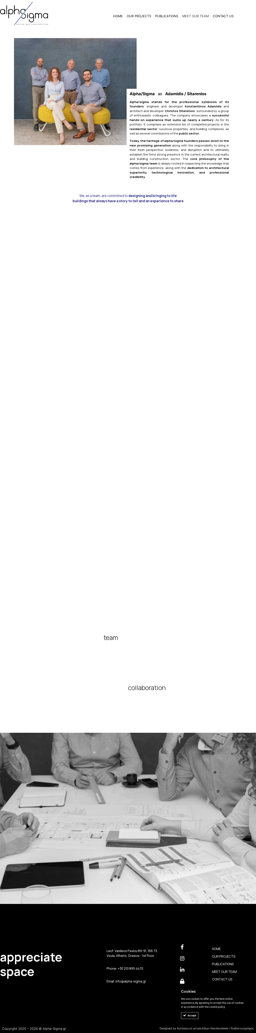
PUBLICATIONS (166, 16)
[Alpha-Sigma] (24, 14)
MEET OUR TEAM (195, 16)
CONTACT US (223, 16)
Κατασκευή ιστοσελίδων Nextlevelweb (203, 1028)
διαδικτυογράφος (242, 1028)
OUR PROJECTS (139, 16)
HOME (118, 16)
